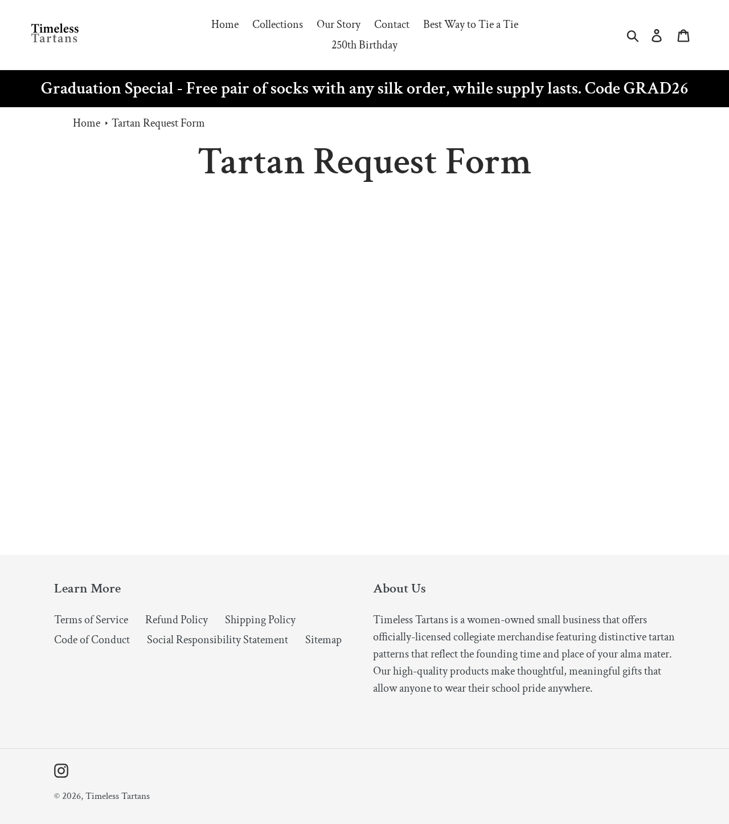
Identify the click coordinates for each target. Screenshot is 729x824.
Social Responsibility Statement (217, 639)
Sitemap (323, 639)
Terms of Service (91, 619)
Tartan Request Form (158, 123)
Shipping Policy (260, 619)
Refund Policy (176, 619)
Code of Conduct (92, 639)
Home (86, 123)
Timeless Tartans (117, 796)
